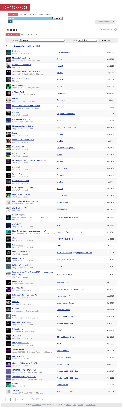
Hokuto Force (62, 282)
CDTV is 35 (16, 224)
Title (27, 46)
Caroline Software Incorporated (69, 232)
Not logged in (104, 22)
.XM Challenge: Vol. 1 (20, 208)
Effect (59, 155)
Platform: (15, 40)
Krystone (60, 274)
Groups (23, 15)
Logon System (70, 337)
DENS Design (72, 371)
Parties (32, 15)
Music (23, 34)
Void (58, 225)
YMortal (15, 99)
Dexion (70, 323)
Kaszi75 (60, 66)
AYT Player (16, 336)
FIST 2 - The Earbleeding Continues (26, 106)
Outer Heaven (62, 385)
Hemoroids (61, 93)
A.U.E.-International (64, 253)
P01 (58, 195)
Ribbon (64, 195)
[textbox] (30, 18)
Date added (35, 46)
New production (107, 30)
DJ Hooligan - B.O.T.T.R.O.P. (23, 187)
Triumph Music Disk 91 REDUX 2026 (26, 71)
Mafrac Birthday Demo (21, 58)
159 (32, 399)
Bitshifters (61, 217)
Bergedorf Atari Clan (84, 253)
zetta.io (68, 405)
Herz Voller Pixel (18, 288)
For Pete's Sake (18, 308)
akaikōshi (60, 141)
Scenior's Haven (63, 310)
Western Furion (63, 364)
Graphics (32, 34)
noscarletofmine (63, 52)
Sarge (14, 133)
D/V (58, 330)
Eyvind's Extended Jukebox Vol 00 (26, 201)
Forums (48, 15)
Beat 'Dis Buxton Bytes (21, 194)
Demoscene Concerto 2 (21, 78)
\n (62, 330)
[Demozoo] (15, 7)
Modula (60, 189)
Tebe (70, 274)
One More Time (18, 147)
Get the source (90, 405)
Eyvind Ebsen (62, 202)
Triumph (60, 59)
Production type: (70, 40)
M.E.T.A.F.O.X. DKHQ (65, 239)
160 (37, 399)
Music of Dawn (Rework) (21, 322)
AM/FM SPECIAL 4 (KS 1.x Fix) (24, 377)
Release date (19, 46)
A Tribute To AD (18, 92)
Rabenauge (73, 217)
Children (15, 112)
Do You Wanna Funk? (20, 181)
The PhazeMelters (64, 357)
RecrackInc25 (17, 281)
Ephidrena (61, 100)
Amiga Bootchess (19, 85)
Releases (13, 15)
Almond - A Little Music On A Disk (25, 363)
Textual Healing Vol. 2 (20, 349)
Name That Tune (18, 153)
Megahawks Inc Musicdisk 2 (23, 126)
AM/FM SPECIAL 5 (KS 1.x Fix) (24, 370)
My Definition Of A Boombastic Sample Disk (29, 160)
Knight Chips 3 (18, 258)
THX (14, 238)
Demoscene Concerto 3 (21, 65)
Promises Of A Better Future (23, 140)
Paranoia (60, 175)
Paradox (60, 134)
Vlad (59, 168)
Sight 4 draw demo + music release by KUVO (30, 231)
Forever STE (17, 174)
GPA (58, 337)
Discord (80, 405)
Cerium (15, 384)
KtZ (68, 296)
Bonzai (59, 316)
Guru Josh (16, 167)
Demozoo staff (36, 405)
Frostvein (15, 302)
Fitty (14, 315)
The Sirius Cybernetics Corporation (70, 289)
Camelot (69, 316)
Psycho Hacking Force (66, 114)
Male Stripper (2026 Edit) (22, 251)
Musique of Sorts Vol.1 (20, 343)
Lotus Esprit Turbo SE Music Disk (25, 295)
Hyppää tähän (17, 245)
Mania (59, 266)
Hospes (60, 296)
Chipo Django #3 (18, 215)
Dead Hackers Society (66, 303)
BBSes (40, 15)
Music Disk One (18, 356)
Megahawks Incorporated (67, 127)
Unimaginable (17, 329)
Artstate (60, 323)
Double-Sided (17, 51)
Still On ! (15, 390)
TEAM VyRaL (62, 209)
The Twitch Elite (63, 351)
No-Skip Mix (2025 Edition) (23, 119)
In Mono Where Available (21, 265)
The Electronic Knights (66, 259)
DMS (59, 246)
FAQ (74, 405)
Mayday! (60, 107)
